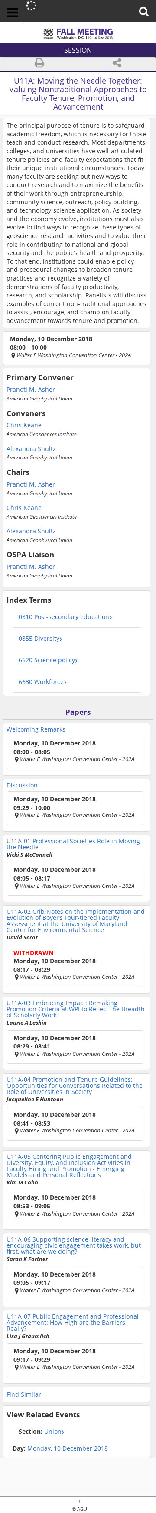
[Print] (39, 64)
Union (40, 1431)
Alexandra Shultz (31, 449)
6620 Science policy (47, 660)
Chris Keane (24, 425)
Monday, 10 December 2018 (67, 1448)
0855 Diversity (39, 638)
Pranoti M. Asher (30, 390)
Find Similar (23, 1394)
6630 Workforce (41, 681)
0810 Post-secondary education (64, 617)
